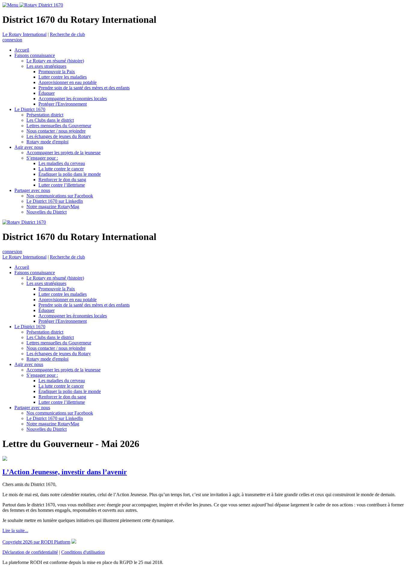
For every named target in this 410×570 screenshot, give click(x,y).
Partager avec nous (32, 190)
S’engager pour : (42, 157)
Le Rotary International (24, 34)
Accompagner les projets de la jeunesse (63, 152)
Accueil (21, 49)
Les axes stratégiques (46, 66)
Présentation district (44, 114)
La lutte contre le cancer (61, 168)
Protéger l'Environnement (62, 103)
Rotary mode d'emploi (47, 141)
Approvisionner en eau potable (67, 82)
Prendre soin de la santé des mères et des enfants (84, 87)
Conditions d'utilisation (83, 552)
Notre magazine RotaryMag (52, 206)
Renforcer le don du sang (62, 179)
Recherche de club (67, 34)
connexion (12, 39)
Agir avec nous (28, 147)
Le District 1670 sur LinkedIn (54, 201)
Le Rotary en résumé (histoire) (55, 60)
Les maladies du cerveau (61, 163)
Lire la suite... (15, 530)
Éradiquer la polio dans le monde (69, 174)
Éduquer (46, 93)
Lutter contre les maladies (62, 77)
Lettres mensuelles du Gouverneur (58, 125)
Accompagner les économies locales (72, 98)
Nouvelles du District (46, 211)
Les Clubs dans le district (50, 120)
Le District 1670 (29, 109)
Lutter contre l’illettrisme (61, 185)
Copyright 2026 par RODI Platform (36, 541)
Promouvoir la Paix (56, 71)
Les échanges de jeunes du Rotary (58, 136)
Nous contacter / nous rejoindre (56, 131)
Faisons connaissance (34, 55)
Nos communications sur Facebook (59, 195)
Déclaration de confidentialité (30, 552)
